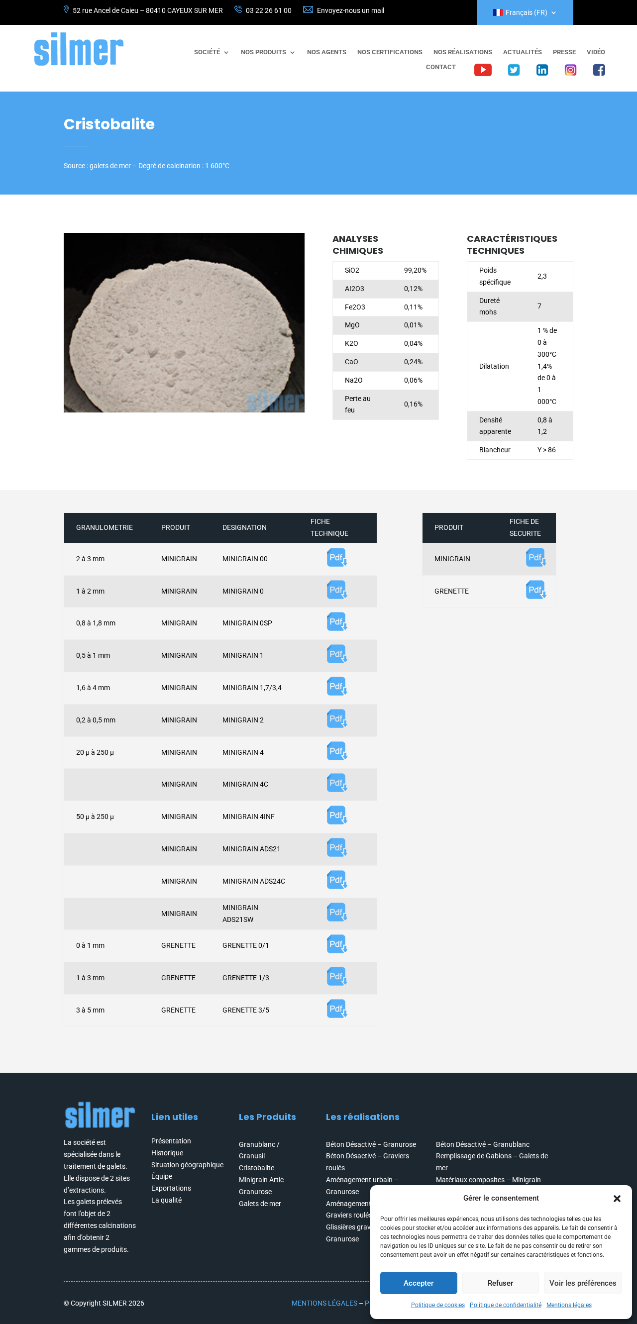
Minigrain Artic (261, 1180)
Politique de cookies (438, 1305)
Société (207, 52)
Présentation (171, 1141)
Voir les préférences (583, 1283)
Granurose (255, 1192)
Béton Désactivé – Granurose (371, 1144)
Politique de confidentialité (505, 1305)
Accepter (418, 1283)
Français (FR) (526, 12)
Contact (441, 67)
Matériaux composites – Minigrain (488, 1180)
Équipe (161, 1176)
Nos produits (263, 52)
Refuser (500, 1283)
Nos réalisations (462, 52)
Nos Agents (326, 52)
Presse (564, 52)
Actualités (522, 52)
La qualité (166, 1200)
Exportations (171, 1188)
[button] (617, 1199)
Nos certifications (390, 52)
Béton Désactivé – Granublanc (483, 1144)
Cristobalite (256, 1168)
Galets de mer (260, 1204)
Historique (167, 1153)
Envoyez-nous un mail (350, 10)
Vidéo (596, 52)
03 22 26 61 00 (269, 10)
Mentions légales (569, 1305)
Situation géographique (187, 1165)
